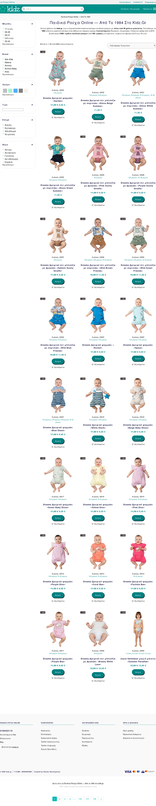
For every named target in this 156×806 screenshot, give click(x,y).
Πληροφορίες (150, 2)
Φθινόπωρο (10, 131)
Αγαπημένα (87, 741)
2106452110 (138, 2)
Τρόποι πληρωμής (48, 745)
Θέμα (5, 144)
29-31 (7, 34)
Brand (5, 54)
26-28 (7, 31)
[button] (24, 9)
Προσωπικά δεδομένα (132, 734)
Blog (1, 742)
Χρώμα (6, 84)
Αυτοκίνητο (10, 152)
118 (94, 799)
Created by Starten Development (47, 772)
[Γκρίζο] (20, 90)
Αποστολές (45, 730)
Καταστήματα (125, 2)
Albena (8, 62)
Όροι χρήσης (128, 730)
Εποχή (5, 120)
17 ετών (9, 28)
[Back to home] (10, 8)
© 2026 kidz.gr (6, 772)
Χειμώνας (10, 134)
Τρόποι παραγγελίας (50, 741)
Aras (7, 71)
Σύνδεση (85, 730)
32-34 (7, 41)
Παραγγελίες (88, 738)
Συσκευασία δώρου (49, 738)
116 (80, 799)
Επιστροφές (46, 734)
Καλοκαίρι (10, 127)
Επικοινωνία (5, 738)
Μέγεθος (6, 24)
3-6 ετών (9, 38)
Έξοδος (85, 745)
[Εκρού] (26, 90)
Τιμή (4, 105)
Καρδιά (8, 161)
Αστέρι (8, 149)
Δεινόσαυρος (11, 158)
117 (87, 799)
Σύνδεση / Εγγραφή (130, 9)
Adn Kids (9, 59)
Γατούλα (9, 155)
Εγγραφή (86, 734)
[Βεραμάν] (10, 90)
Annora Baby (11, 68)
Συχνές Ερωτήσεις (48, 749)
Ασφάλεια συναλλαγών (133, 738)
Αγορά (58, 111)
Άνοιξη (8, 124)
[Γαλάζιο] (15, 90)
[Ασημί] (5, 90)
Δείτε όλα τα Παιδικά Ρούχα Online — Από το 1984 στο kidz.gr (78, 783)
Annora (8, 65)
